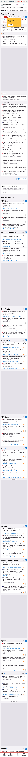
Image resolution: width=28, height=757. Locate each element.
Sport (14, 7)
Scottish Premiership (11, 655)
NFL (10, 10)
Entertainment (20, 7)
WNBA (17, 670)
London (13, 680)
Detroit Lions (6, 323)
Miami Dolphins (13, 215)
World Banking (15, 336)
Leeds (11, 584)
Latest (6, 16)
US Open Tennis (13, 648)
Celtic (16, 575)
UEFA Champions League (8, 575)
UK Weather (5, 694)
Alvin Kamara (15, 10)
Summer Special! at (13, 1)
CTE (4, 457)
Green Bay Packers (7, 316)
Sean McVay (14, 549)
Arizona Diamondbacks (8, 556)
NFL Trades (13, 477)
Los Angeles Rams (7, 549)
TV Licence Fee (6, 699)
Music (17, 687)
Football (9, 7)
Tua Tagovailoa (6, 215)
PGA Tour (14, 661)
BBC (11, 699)
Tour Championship (7, 661)
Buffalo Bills (12, 208)
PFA (12, 592)
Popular (10, 16)
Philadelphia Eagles (7, 347)
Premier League (17, 567)
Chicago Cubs (17, 556)
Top (3, 16)
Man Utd (11, 567)
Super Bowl (5, 246)
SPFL (17, 655)
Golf (18, 661)
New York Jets (6, 208)
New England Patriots (7, 222)
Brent (4, 680)
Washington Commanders (8, 368)
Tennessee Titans (9, 239)
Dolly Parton (12, 687)
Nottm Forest (6, 584)
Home (4, 755)
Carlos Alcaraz (6, 648)
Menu (17, 755)
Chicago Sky (12, 670)
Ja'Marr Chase (6, 533)
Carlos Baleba (6, 567)
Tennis (19, 648)
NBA (17, 541)
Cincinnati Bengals (14, 533)
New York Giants (17, 239)
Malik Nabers (6, 361)
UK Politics (15, 699)
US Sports (18, 222)
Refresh (24, 755)
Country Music (6, 687)
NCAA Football (6, 463)
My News (10, 755)
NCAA (11, 463)
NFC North (13, 437)
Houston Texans (6, 424)
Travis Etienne (4, 10)
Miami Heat (13, 541)
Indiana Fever (6, 670)
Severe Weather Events (14, 694)
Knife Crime (8, 680)
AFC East (21, 10)
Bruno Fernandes (6, 592)
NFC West (17, 260)
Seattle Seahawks (15, 431)
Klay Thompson (6, 541)
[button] (15, 17)
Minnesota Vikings (16, 316)
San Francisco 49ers (7, 260)
